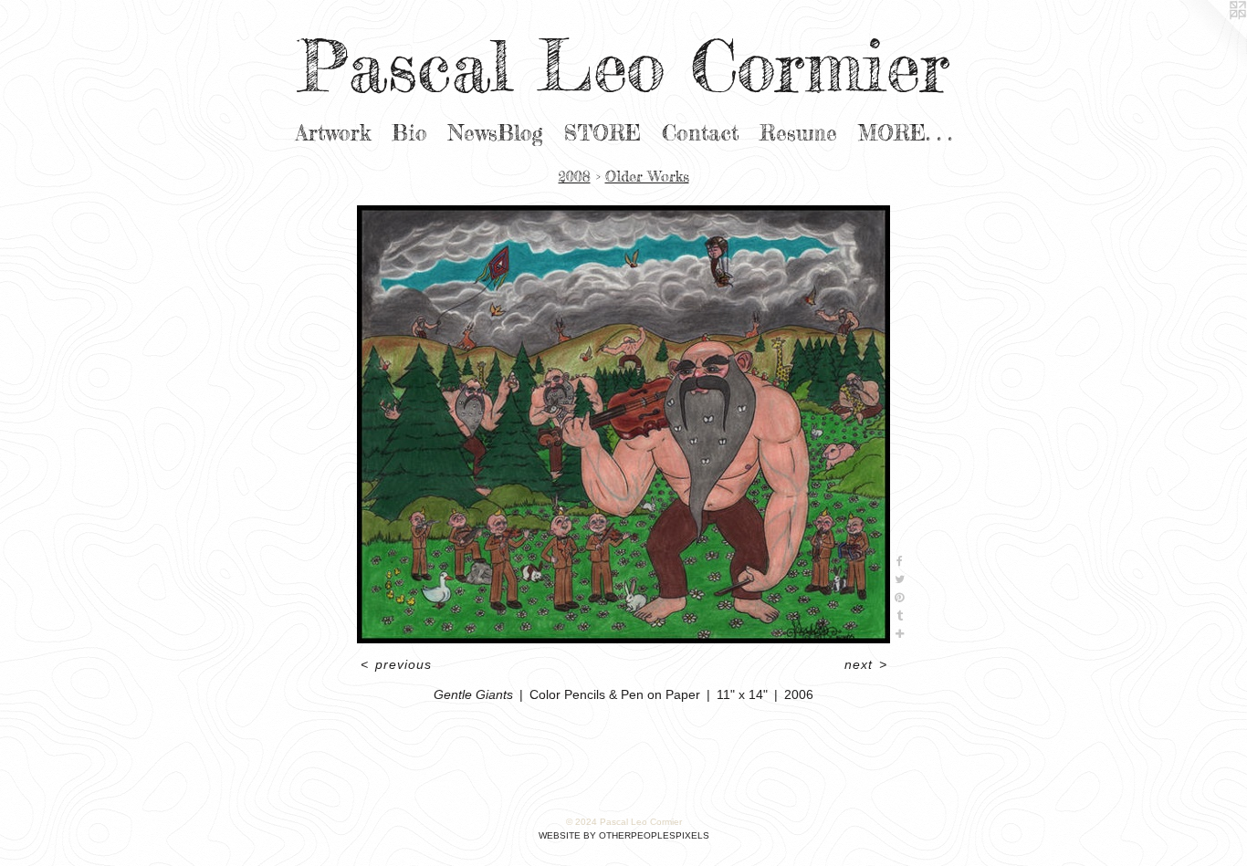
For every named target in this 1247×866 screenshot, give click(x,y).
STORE (602, 133)
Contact (700, 133)
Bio (409, 133)
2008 (575, 176)
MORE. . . (904, 133)
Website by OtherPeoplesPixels (624, 835)
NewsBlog (495, 133)
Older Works (647, 176)
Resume (798, 133)
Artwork (333, 133)
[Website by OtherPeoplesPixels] (1210, 36)
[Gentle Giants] (623, 424)
